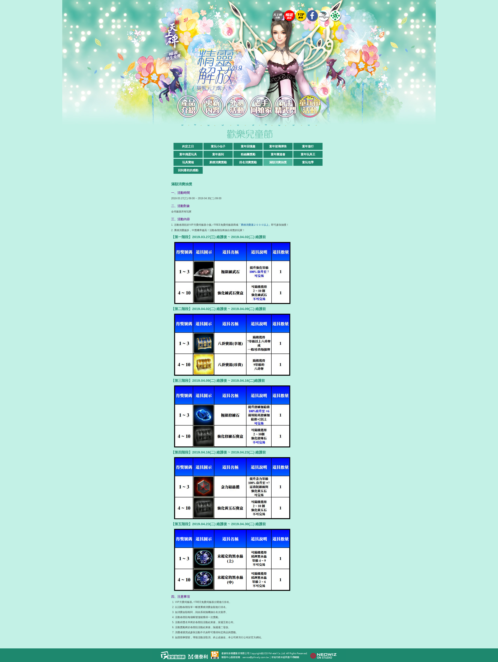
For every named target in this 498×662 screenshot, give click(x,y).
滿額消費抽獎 (278, 162)
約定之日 (188, 146)
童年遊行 (308, 146)
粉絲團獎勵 (248, 154)
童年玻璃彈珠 (278, 146)
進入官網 (278, 16)
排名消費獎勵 (248, 162)
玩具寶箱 (188, 162)
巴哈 (324, 16)
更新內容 (212, 106)
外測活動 (237, 106)
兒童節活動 (310, 106)
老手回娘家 (261, 106)
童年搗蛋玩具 (188, 154)
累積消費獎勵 (218, 162)
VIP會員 (301, 16)
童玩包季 (308, 162)
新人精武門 (285, 106)
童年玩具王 (308, 154)
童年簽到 (218, 154)
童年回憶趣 (248, 146)
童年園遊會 (278, 154)
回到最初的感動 (188, 170)
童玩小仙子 (218, 146)
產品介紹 (188, 106)
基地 (335, 16)
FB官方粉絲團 (312, 16)
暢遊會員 (289, 16)
